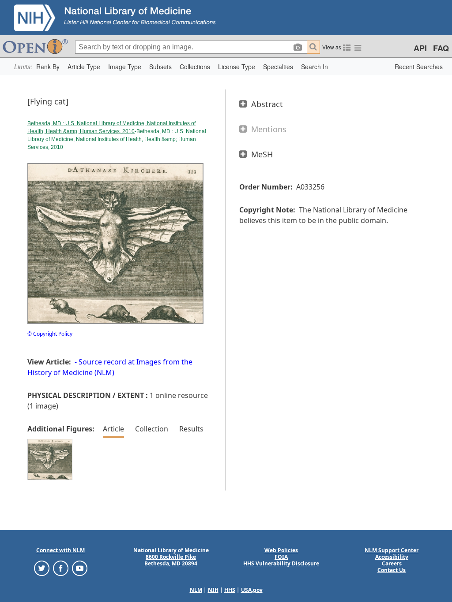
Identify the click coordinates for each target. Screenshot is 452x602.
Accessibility (391, 557)
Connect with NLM (60, 550)
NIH (213, 590)
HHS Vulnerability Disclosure (281, 563)
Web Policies (281, 550)
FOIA (281, 557)
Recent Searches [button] (419, 66)
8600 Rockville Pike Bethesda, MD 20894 (170, 560)
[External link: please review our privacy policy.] (41, 568)
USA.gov (252, 590)
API (420, 48)
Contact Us (391, 570)
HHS (229, 590)
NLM (196, 590)
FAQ (441, 48)
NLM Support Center (391, 550)
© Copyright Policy (49, 334)
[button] (47, 67)
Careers (392, 563)
